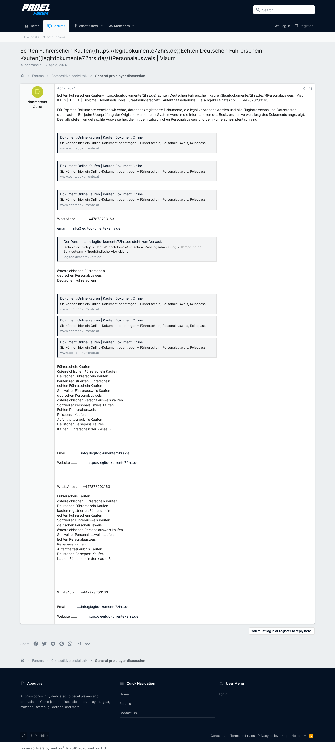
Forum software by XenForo (63, 748)
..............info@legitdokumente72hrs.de (98, 453)
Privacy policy (268, 736)
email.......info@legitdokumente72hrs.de (88, 228)
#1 (310, 89)
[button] (102, 26)
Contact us (128, 713)
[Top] (305, 735)
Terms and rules (242, 736)
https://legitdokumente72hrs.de (113, 462)
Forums (125, 703)
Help (284, 736)
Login (223, 694)
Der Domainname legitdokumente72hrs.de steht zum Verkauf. (113, 241)
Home (124, 694)
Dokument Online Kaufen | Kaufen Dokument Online (101, 137)
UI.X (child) (39, 736)
